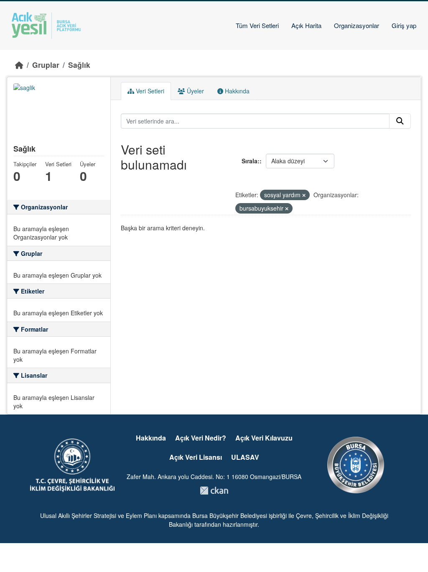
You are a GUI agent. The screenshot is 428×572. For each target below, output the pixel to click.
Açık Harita (306, 25)
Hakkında (236, 91)
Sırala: (251, 161)
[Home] (19, 64)
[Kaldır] (304, 195)
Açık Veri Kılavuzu (264, 438)
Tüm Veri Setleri (257, 25)
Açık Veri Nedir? (200, 438)
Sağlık (79, 64)
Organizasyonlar (356, 25)
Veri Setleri (149, 91)
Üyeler (194, 91)
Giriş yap (404, 25)
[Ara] (400, 121)
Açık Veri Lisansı (195, 457)
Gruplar (45, 64)
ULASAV (245, 457)
